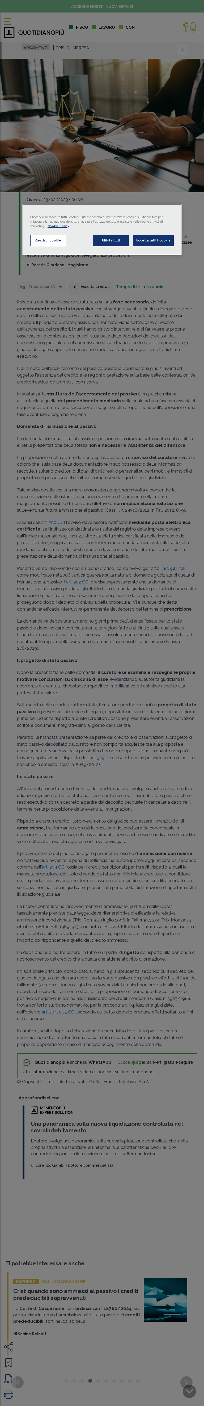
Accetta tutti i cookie (153, 240)
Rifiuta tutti (111, 240)
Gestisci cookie (48, 240)
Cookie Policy (58, 226)
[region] (102, 229)
